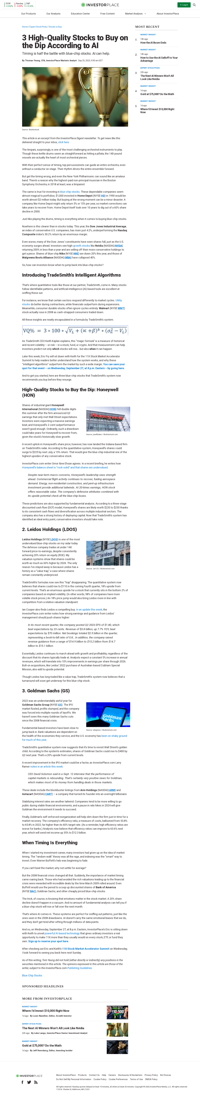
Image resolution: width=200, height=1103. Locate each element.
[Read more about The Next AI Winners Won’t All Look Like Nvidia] (117, 1030)
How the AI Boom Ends (153, 42)
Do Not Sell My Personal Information (73, 1079)
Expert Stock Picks (38, 27)
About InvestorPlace (168, 13)
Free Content (107, 13)
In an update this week (89, 609)
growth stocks (81, 245)
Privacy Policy (151, 1075)
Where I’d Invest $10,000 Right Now (45, 1011)
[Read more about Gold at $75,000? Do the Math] (117, 1047)
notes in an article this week (46, 766)
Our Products (28, 13)
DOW (8, 3)
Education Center (80, 13)
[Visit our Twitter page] (29, 1082)
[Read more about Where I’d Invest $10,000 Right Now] (117, 1012)
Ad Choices (165, 1075)
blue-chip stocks (70, 191)
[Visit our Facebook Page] (22, 1082)
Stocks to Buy (55, 27)
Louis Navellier (40, 1016)
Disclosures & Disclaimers (130, 1075)
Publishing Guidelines (79, 968)
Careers (112, 1075)
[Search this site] (194, 5)
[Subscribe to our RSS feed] (36, 1082)
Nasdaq (19, 3)
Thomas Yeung (32, 60)
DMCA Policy (151, 1079)
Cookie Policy (100, 1079)
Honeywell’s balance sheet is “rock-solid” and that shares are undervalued (65, 467)
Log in (185, 5)
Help (104, 1075)
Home (25, 27)
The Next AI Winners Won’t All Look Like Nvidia (53, 1028)
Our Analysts (53, 13)
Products (82, 1075)
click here (63, 142)
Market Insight (29, 1007)
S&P (28, 3)
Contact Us (94, 1075)
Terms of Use (136, 1079)
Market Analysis (134, 13)
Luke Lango (40, 1033)
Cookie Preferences (118, 1079)
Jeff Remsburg (40, 1050)
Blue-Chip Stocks (32, 975)
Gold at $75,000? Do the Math (41, 1045)
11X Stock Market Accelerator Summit (85, 948)
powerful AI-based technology (62, 933)
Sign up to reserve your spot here (48, 941)
